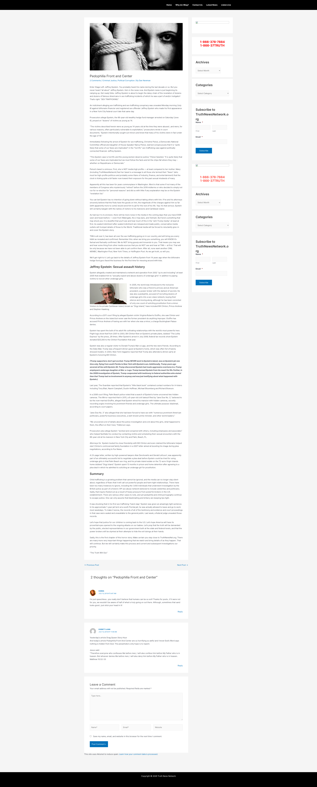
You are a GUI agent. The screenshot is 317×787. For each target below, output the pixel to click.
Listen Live (226, 5)
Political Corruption (126, 80)
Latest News (211, 5)
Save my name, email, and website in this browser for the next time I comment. (127, 736)
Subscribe (203, 150)
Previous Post (91, 565)
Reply (180, 611)
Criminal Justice (110, 80)
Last (214, 131)
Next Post (182, 565)
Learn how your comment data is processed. (138, 754)
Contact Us (197, 5)
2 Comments (95, 80)
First (197, 131)
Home (169, 5)
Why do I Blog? (182, 5)
